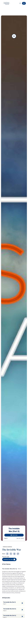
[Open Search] (20, 3)
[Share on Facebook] (7, 553)
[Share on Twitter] (11, 553)
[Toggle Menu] (24, 3)
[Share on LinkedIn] (14, 553)
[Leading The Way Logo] (6, 3)
